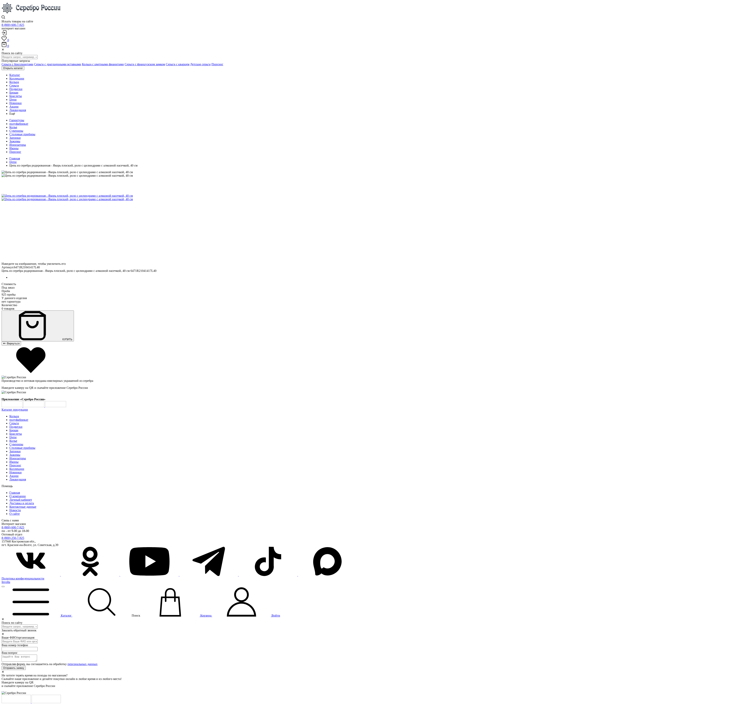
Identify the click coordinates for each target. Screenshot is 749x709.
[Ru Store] (55, 406)
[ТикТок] (268, 575)
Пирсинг (217, 64)
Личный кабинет (20, 499)
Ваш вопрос (10, 652)
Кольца (14, 416)
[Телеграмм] (209, 575)
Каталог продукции (15, 409)
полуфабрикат (18, 123)
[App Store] (34, 406)
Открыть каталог (13, 68)
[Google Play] (12, 406)
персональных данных (82, 664)
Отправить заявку (13, 667)
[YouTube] (149, 575)
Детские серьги (200, 64)
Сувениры (16, 130)
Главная (14, 158)
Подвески (15, 426)
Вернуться (13, 343)
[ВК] (31, 575)
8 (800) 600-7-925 (13, 25)
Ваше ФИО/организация (18, 637)
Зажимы (14, 141)
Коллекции (16, 469)
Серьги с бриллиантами (17, 64)
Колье (13, 127)
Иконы (14, 148)
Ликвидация (17, 479)
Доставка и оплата (21, 503)
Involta (6, 582)
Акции (14, 476)
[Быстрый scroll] (3, 586)
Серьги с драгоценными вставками (57, 64)
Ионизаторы (17, 144)
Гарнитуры (16, 120)
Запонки (15, 137)
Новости (15, 510)
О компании (17, 496)
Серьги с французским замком (145, 64)
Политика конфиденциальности (23, 578)
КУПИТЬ (67, 339)
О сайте (14, 513)
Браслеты (15, 433)
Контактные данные (22, 506)
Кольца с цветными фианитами (103, 64)
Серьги (14, 423)
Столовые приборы (22, 134)
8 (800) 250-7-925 (13, 538)
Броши (13, 430)
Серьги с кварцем (177, 64)
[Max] (327, 575)
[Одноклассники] (90, 575)
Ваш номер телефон (15, 645)
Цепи (13, 162)
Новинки (15, 472)
